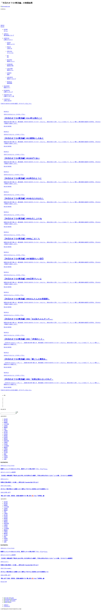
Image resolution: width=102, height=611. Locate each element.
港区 (5, 454)
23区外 (6, 457)
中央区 (6, 444)
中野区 (6, 449)
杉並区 (6, 437)
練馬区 (6, 450)
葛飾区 (6, 427)
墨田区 (6, 439)
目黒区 (6, 455)
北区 (5, 429)
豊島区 (6, 447)
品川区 (6, 432)
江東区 (6, 430)
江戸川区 (6, 424)
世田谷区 (6, 440)
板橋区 (6, 422)
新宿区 (6, 435)
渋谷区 (6, 434)
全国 (5, 459)
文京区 (6, 452)
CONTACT (7, 606)
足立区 (6, 419)
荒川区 (6, 420)
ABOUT (6, 605)
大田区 (6, 425)
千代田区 (6, 445)
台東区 (6, 442)
